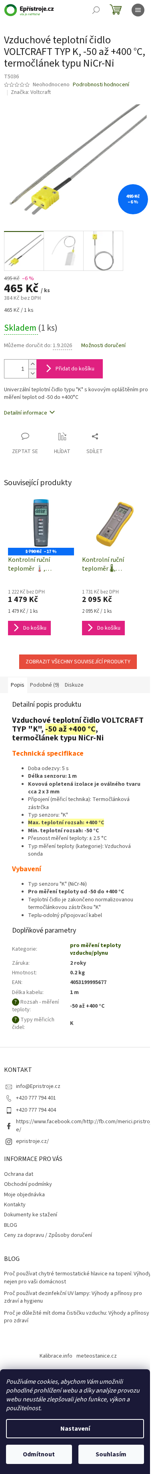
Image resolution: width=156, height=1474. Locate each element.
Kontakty (15, 1205)
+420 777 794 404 (36, 1110)
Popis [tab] (17, 685)
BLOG (10, 1225)
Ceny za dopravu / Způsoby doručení (48, 1235)
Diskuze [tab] (74, 685)
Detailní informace (25, 413)
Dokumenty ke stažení (30, 1215)
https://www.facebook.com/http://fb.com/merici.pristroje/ (83, 1125)
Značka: (31, 92)
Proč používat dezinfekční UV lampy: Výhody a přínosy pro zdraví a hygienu (73, 1297)
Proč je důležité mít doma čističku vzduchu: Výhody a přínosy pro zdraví (76, 1317)
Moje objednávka (24, 1195)
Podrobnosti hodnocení (101, 85)
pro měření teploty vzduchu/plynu (95, 949)
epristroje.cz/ (32, 1141)
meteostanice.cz (96, 1356)
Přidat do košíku (75, 369)
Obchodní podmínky (28, 1184)
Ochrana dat (18, 1174)
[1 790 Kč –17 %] (41, 523)
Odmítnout (39, 1454)
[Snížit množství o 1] (32, 373)
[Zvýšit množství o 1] (32, 364)
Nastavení (75, 1428)
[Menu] (138, 10)
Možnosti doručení (103, 346)
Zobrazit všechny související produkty (78, 662)
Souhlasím (111, 1454)
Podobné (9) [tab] (44, 685)
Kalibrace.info (56, 1356)
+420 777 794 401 (36, 1098)
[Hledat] (96, 10)
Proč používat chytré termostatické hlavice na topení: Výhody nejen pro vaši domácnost (77, 1277)
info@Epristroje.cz (38, 1086)
